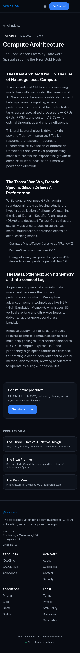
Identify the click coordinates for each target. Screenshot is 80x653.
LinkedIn (8, 544)
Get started (19, 409)
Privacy (48, 601)
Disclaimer (49, 614)
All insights (13, 25)
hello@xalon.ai (11, 539)
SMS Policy (50, 608)
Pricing (7, 595)
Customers (50, 566)
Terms (47, 595)
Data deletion (51, 620)
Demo (7, 608)
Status (7, 614)
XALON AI (9, 560)
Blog (6, 601)
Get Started (59, 6)
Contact (48, 573)
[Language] (45, 6)
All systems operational (41, 642)
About (47, 560)
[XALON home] (11, 6)
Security (48, 579)
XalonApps (10, 573)
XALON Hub (10, 566)
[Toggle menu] (73, 6)
